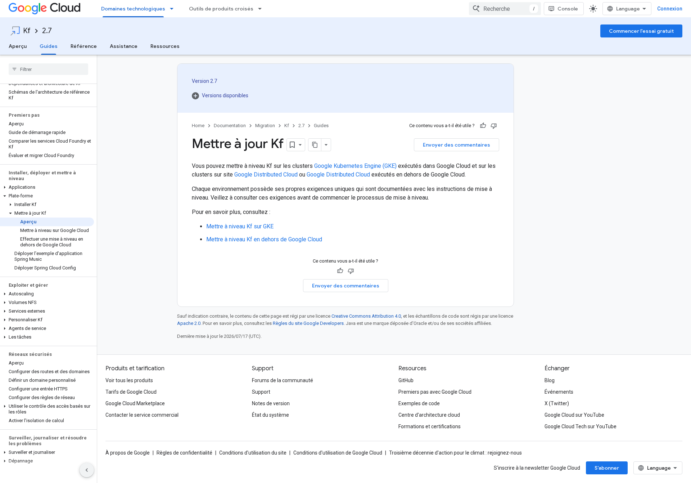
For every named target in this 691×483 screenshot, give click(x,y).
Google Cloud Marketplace (135, 403)
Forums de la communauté (282, 380)
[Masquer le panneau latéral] (87, 470)
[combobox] (505, 8)
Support (261, 392)
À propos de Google (127, 453)
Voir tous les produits (129, 380)
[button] (47, 187)
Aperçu (18, 46)
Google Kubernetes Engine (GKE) (355, 165)
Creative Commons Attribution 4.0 (366, 316)
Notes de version (271, 403)
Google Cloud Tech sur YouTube (581, 426)
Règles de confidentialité (184, 453)
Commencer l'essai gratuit (641, 31)
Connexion (669, 9)
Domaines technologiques (133, 8)
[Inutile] (493, 125)
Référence (84, 46)
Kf (27, 30)
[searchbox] (48, 69)
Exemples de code (419, 403)
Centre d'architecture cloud (429, 415)
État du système (270, 415)
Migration (265, 125)
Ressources (165, 46)
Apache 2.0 (188, 323)
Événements (559, 392)
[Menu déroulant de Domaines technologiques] (173, 8)
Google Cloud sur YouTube (574, 415)
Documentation (230, 125)
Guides (49, 46)
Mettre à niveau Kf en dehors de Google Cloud (264, 239)
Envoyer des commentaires (456, 145)
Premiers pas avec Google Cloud (434, 392)
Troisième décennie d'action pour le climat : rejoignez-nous (455, 453)
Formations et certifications (429, 426)
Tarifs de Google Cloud (131, 392)
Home (198, 125)
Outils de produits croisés (221, 8)
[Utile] (483, 125)
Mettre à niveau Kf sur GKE (240, 226)
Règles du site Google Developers (308, 323)
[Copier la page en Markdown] (314, 145)
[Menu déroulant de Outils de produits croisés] (262, 8)
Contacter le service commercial (142, 415)
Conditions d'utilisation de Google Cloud (337, 453)
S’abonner (607, 468)
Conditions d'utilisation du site (252, 453)
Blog (550, 380)
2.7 (47, 30)
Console (567, 8)
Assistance (123, 46)
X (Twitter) (557, 403)
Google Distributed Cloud (266, 174)
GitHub (406, 380)
